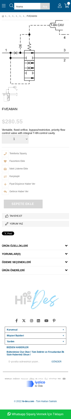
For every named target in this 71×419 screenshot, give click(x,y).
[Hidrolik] (12, 16)
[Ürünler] (9, 16)
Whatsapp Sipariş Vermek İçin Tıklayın (37, 414)
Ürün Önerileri (13, 270)
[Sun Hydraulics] (23, 16)
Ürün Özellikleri (15, 245)
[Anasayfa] (5, 16)
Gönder (56, 361)
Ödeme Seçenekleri (16, 262)
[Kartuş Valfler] (16, 16)
